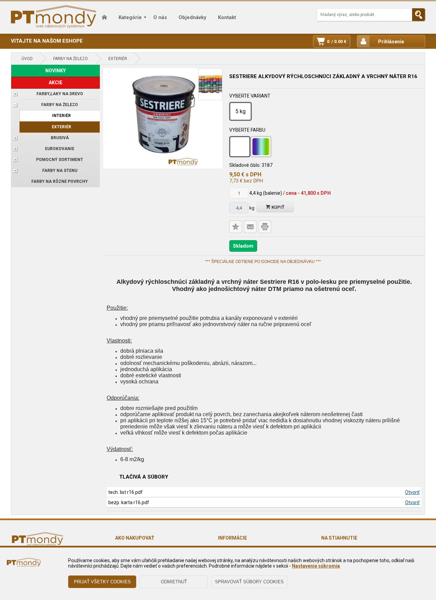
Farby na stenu (59, 170)
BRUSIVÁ (60, 137)
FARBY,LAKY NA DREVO (59, 93)
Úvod (27, 58)
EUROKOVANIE (59, 148)
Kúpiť (277, 207)
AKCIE (55, 82)
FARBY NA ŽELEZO (70, 58)
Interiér (61, 115)
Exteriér (117, 58)
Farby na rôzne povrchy (59, 181)
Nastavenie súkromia (316, 566)
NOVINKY (55, 70)
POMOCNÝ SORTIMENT (59, 159)
